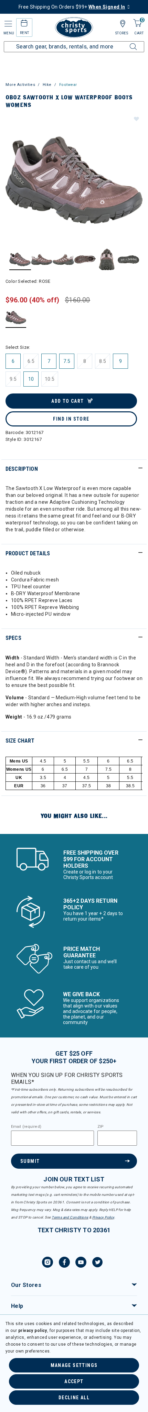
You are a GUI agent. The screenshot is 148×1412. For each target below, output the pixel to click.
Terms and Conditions (70, 1217)
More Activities (20, 84)
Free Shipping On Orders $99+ (72, 7)
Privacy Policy (103, 1217)
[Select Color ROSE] (16, 317)
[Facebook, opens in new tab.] (64, 1263)
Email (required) (26, 1127)
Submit (30, 1161)
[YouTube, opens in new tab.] (80, 1263)
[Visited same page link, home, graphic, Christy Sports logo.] (74, 27)
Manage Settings (74, 1365)
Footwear (68, 84)
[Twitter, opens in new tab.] (97, 1263)
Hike (47, 84)
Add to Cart (67, 401)
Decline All (74, 1397)
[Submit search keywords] (125, 42)
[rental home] (24, 24)
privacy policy (32, 1330)
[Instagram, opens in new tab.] (47, 1263)
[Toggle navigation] (7, 24)
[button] (136, 118)
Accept (73, 1381)
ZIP (100, 1127)
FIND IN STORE (71, 419)
